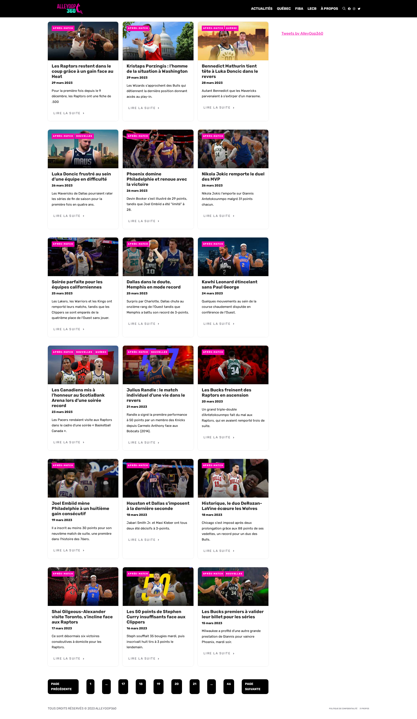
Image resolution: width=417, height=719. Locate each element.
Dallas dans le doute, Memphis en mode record (154, 284)
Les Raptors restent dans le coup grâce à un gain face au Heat (82, 71)
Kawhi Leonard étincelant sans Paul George (229, 284)
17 (123, 684)
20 (177, 684)
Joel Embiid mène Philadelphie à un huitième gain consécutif (80, 508)
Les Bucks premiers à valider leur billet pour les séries (233, 614)
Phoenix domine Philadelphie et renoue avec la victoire (157, 179)
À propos (329, 9)
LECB (312, 9)
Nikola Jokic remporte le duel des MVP (233, 176)
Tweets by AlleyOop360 (302, 33)
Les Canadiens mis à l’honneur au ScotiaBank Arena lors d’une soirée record (78, 397)
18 (141, 684)
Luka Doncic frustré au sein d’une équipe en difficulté (81, 176)
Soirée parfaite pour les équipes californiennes (77, 284)
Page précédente (61, 686)
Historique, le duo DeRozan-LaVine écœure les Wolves (232, 506)
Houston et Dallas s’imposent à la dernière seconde (158, 506)
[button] (344, 8)
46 (229, 684)
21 (194, 684)
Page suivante (252, 686)
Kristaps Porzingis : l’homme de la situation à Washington (157, 68)
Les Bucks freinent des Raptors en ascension (226, 392)
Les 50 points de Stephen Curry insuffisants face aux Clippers (156, 617)
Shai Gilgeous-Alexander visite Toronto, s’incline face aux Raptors (82, 617)
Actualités (262, 9)
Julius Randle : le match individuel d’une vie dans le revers (156, 395)
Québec (284, 9)
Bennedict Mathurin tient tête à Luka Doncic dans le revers (230, 71)
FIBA (299, 9)
